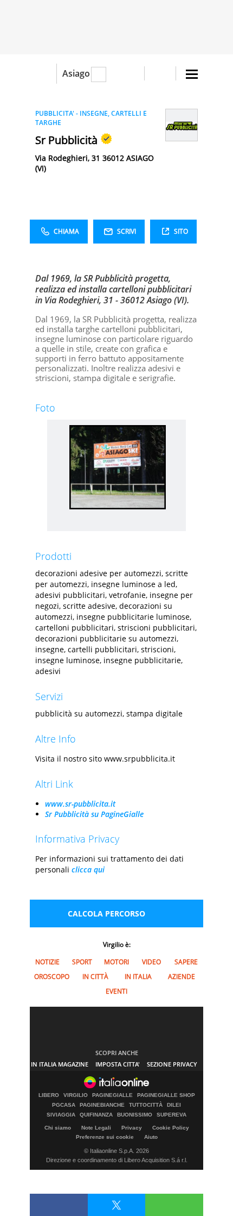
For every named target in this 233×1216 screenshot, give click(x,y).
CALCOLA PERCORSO (106, 913)
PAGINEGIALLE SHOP (166, 1095)
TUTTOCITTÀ (146, 1105)
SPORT (82, 961)
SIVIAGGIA (61, 1115)
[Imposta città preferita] (43, 74)
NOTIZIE (47, 961)
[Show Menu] (192, 74)
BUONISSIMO (134, 1115)
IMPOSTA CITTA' (117, 1064)
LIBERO (48, 1095)
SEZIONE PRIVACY (172, 1064)
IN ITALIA (138, 976)
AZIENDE (181, 976)
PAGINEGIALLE (112, 1095)
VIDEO (151, 961)
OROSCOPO (51, 976)
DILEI (174, 1105)
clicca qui (88, 869)
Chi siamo (57, 1128)
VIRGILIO (75, 1095)
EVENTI (116, 991)
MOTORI (116, 961)
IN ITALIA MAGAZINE (59, 1064)
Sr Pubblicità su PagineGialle (94, 814)
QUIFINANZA (96, 1115)
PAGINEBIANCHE (102, 1105)
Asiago (76, 73)
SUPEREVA (171, 1115)
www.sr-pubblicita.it (80, 804)
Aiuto (151, 1137)
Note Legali (96, 1128)
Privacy (131, 1128)
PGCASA (63, 1105)
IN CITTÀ (95, 976)
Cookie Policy (170, 1128)
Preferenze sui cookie (105, 1137)
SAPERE (186, 961)
